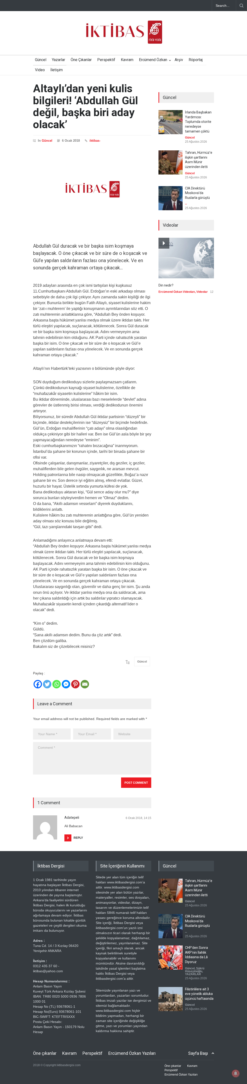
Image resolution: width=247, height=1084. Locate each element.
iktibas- (94, 140)
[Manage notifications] (236, 1073)
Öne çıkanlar (44, 1053)
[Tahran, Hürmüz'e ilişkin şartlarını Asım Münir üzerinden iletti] (170, 162)
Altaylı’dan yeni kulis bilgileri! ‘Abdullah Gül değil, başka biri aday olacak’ (85, 106)
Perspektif (106, 59)
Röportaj (196, 59)
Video (40, 70)
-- (186, 204)
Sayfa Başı (198, 1053)
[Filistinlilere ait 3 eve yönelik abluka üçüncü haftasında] (170, 999)
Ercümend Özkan (153, 59)
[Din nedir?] (186, 258)
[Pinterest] (75, 684)
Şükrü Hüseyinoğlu (194, 970)
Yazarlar (58, 59)
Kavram (127, 59)
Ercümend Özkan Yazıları (132, 1053)
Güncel (40, 59)
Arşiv (179, 59)
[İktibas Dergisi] (123, 36)
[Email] (85, 684)
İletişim (56, 70)
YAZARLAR (193, 974)
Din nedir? (165, 285)
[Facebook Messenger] (66, 684)
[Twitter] (47, 684)
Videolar (202, 292)
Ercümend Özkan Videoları (176, 292)
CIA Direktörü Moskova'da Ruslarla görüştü (197, 193)
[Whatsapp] (56, 684)
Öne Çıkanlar (81, 59)
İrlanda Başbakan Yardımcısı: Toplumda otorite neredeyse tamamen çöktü (198, 121)
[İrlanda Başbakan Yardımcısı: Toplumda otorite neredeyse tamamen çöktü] (170, 122)
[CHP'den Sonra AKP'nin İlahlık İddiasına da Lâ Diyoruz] (170, 957)
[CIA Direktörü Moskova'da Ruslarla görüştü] (170, 198)
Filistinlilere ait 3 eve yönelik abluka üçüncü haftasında (199, 993)
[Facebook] (38, 684)
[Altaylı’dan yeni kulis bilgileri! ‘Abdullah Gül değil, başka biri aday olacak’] (92, 189)
